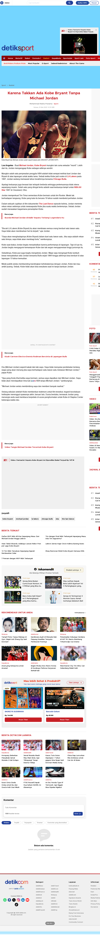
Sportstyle (67, 58)
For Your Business (75, 916)
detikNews (39, 886)
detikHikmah (55, 907)
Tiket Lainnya (74, 682)
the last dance (68, 519)
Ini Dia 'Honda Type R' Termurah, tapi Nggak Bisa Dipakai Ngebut (54, 785)
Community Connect (76, 922)
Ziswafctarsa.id (74, 910)
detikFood (54, 889)
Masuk (94, 3)
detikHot (39, 898)
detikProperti (40, 910)
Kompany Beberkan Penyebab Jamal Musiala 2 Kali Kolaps (10, 757)
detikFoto (54, 904)
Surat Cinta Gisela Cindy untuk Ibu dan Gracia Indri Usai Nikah (10, 785)
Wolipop (54, 895)
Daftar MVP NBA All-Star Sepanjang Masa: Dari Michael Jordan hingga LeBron (20, 537)
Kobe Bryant (40, 165)
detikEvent (72, 895)
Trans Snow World (75, 901)
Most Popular (33, 63)
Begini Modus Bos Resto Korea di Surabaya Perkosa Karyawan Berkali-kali (43, 668)
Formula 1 (36, 58)
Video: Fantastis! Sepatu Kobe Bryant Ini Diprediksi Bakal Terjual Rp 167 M (42, 460)
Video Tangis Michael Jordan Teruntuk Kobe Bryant (29, 447)
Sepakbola (56, 58)
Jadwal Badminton (59, 63)
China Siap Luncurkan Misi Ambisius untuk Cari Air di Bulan (75, 757)
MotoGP (18, 58)
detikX (53, 898)
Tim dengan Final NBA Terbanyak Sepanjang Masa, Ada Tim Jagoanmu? (65, 537)
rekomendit (73, 919)
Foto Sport (90, 58)
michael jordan (22, 519)
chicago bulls (47, 519)
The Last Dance (46, 203)
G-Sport (45, 63)
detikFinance (40, 892)
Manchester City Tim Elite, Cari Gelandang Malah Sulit (72, 667)
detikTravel (55, 886)
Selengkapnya (80, 612)
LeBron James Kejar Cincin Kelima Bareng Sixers (64, 544)
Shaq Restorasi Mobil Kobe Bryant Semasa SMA (64, 551)
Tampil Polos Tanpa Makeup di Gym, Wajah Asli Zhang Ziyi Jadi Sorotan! (14, 639)
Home (10, 58)
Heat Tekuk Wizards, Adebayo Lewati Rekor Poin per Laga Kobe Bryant (21, 545)
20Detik (53, 901)
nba (57, 519)
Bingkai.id (72, 907)
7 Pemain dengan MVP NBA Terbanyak (17, 558)
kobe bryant (8, 519)
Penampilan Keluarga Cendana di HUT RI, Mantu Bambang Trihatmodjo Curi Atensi (72, 639)
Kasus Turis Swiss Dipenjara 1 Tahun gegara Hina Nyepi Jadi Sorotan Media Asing (54, 759)
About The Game (77, 63)
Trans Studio (73, 904)
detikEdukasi (40, 889)
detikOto (39, 907)
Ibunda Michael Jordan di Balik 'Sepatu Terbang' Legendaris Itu (34, 218)
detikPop (54, 910)
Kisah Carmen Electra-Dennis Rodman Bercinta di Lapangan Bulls (36, 356)
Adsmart (72, 892)
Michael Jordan (26, 165)
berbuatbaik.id (74, 886)
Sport (4, 85)
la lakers (35, 519)
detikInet (39, 895)
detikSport (39, 901)
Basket (46, 58)
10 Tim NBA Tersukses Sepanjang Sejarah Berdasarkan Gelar (18, 552)
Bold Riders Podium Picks (15, 63)
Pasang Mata (73, 889)
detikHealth (55, 892)
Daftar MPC (82, 3)
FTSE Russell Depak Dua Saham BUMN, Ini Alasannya (32, 785)
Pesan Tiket (23, 720)
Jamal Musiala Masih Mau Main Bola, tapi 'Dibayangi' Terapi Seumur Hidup (32, 759)
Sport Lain (79, 58)
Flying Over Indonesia (76, 913)
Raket (27, 58)
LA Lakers (72, 176)
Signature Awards (75, 898)
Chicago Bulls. (60, 179)
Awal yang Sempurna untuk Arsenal (13, 667)
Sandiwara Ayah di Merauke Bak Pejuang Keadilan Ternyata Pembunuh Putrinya (44, 639)
